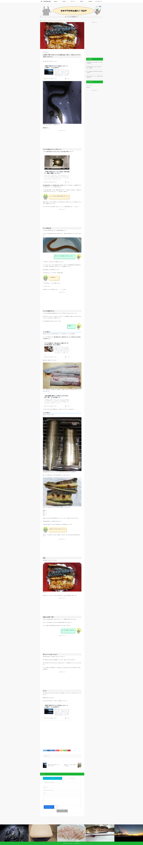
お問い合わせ (88, 87)
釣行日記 (81, 1)
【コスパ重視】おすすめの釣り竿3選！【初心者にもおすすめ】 (95, 72)
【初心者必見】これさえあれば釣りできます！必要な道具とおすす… (94, 63)
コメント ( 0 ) (52, 778)
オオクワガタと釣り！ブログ (71, 843)
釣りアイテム (73, 1)
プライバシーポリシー (89, 85)
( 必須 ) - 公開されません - (49, 790)
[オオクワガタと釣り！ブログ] (71, 15)
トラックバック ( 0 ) (72, 778)
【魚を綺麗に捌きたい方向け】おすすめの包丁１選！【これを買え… (94, 67)
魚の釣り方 (55, 1)
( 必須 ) (46, 787)
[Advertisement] (62, 139)
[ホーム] (41, 1)
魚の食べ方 (64, 1)
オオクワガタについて (98, 1)
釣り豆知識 (90, 1)
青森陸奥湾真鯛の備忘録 (47, 1)
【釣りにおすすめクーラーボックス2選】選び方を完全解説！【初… (95, 77)
